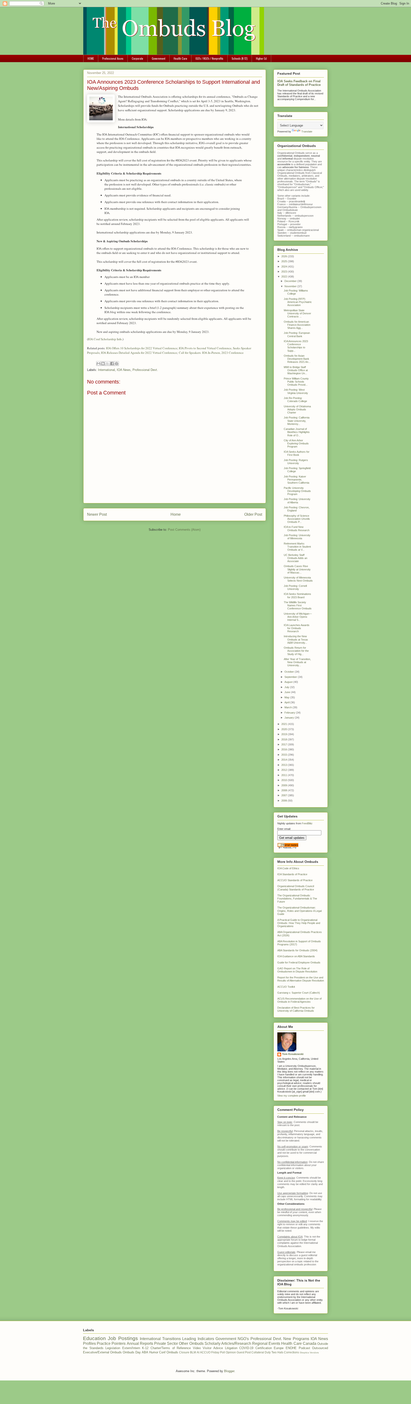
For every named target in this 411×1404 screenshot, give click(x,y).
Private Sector (166, 1343)
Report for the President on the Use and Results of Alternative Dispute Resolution (300, 979)
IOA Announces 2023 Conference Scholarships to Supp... (296, 346)
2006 (284, 800)
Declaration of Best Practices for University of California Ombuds (296, 1009)
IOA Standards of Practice (292, 874)
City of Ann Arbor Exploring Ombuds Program (296, 443)
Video (197, 1348)
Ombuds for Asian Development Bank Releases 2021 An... (297, 358)
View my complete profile (291, 1095)
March (288, 707)
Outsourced (320, 1348)
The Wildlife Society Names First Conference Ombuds (298, 605)
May (287, 697)
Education (94, 1338)
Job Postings (123, 1338)
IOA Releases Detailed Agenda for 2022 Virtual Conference (139, 352)
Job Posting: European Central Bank (297, 334)
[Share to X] (107, 363)
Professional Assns (112, 58)
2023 (284, 271)
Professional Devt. (145, 370)
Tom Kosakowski (292, 1054)
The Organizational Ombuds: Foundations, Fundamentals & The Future (297, 898)
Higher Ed (261, 58)
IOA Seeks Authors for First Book (296, 453)
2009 (284, 785)
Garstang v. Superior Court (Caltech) (298, 992)
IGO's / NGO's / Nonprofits (209, 58)
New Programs (296, 1339)
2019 (284, 734)
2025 (284, 261)
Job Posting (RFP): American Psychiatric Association (298, 301)
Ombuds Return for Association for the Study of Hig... (296, 650)
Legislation (112, 1348)
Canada (309, 1343)
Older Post (253, 514)
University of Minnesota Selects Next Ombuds (298, 579)
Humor (153, 1352)
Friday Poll (218, 1352)
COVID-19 (246, 1348)
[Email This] (98, 363)
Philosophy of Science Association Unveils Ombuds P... (297, 518)
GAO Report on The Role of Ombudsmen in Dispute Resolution (297, 970)
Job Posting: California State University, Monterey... (296, 420)
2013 (284, 764)
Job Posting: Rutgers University (296, 462)
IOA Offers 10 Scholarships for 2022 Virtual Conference (141, 348)
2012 (284, 769)
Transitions (171, 1339)
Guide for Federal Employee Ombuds (298, 962)
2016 (284, 749)
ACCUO (205, 1352)
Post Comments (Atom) (184, 529)
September (291, 676)
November (290, 286)
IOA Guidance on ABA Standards (296, 956)
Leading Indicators (198, 1339)
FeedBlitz (307, 823)
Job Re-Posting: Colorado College (295, 400)
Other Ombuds (191, 1343)
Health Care (180, 58)
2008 (284, 790)
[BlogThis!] (103, 363)
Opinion (231, 1352)
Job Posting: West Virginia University (296, 391)
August (288, 681)
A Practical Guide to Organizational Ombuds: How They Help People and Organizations (298, 923)
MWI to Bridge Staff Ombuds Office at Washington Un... (296, 370)
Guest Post (244, 1352)
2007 (284, 795)
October (289, 671)
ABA (145, 1352)
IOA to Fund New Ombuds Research (296, 528)
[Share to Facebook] (112, 363)
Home (176, 514)
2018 (284, 739)
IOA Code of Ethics (288, 868)
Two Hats (277, 1352)
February (290, 712)
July (287, 687)
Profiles (89, 1343)
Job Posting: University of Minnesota (297, 537)
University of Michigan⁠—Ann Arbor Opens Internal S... (298, 616)
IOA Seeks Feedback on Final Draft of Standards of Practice (299, 83)
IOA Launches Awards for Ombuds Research (296, 628)
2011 (284, 775)
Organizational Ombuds (291, 172)
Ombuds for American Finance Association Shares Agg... (297, 324)
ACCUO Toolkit (286, 986)
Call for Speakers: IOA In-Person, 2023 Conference (211, 352)
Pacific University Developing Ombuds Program (297, 491)
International (106, 370)
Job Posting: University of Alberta (297, 501)
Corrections (291, 1352)
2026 (284, 256)
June (287, 692)
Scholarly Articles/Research (228, 1343)
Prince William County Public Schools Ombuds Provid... (296, 381)
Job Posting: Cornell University (295, 587)
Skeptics (304, 1352)
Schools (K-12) (240, 58)
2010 (284, 780)
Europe (279, 1348)
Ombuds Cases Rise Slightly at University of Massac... (297, 569)
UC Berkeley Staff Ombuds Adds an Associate (295, 558)
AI (198, 1352)
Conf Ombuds (168, 1352)
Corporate (137, 58)
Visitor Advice (213, 1348)
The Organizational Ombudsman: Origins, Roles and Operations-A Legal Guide (299, 910)
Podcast (304, 1348)
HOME (91, 58)
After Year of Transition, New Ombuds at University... (297, 662)
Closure (184, 1352)
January (289, 717)
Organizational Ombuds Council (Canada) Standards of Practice (295, 888)
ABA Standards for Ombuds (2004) (297, 950)
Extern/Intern (131, 1348)
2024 (284, 266)
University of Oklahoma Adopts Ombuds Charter (297, 409)
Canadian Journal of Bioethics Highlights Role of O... (297, 432)
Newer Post (97, 514)
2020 (284, 729)
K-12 (145, 1348)
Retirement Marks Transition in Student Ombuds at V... (297, 546)
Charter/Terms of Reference (171, 1348)
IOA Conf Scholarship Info (105, 339)
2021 (284, 724)
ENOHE (291, 1348)
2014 (284, 759)
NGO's (243, 1339)
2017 (284, 744)
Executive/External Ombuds (102, 1352)
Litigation (231, 1348)
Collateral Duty (261, 1352)
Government (158, 58)
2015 (284, 754)
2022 (284, 276)
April (287, 702)
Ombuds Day (132, 1352)
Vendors (314, 1352)
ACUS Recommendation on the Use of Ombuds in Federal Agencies (299, 1000)
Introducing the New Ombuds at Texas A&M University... (296, 639)
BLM (193, 1352)
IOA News (124, 370)
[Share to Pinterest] (116, 363)
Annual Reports (140, 1343)
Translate (306, 131)
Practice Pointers (111, 1343)
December (290, 281)
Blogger (229, 1371)
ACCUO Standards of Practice (295, 880)
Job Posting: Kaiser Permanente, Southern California (296, 479)
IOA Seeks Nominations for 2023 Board (297, 595)
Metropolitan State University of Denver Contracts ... (297, 313)
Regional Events (266, 1343)
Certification (263, 1348)
